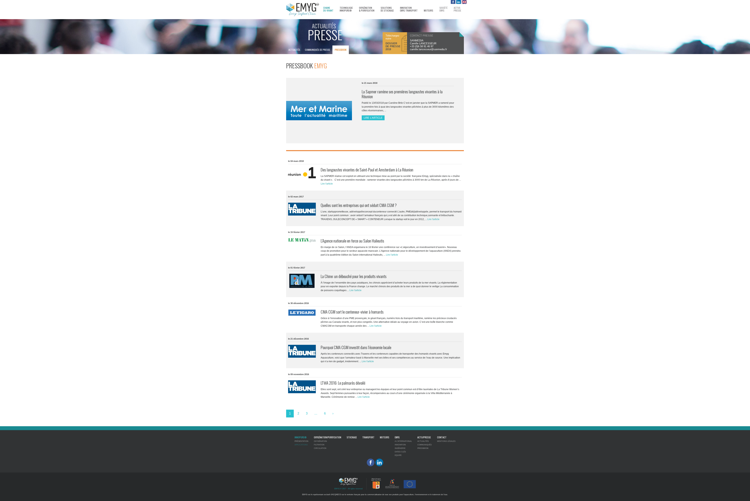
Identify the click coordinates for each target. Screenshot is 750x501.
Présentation (301, 441)
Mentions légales (446, 441)
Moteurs (428, 10)
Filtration (319, 445)
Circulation (320, 448)
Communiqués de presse (317, 49)
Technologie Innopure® (346, 9)
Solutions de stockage (387, 9)
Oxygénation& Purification (366, 9)
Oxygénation (320, 441)
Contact (441, 437)
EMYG (397, 437)
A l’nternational (403, 441)
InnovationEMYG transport (409, 9)
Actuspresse (457, 9)
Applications (301, 445)
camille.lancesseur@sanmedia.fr (428, 49)
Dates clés (400, 452)
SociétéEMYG (443, 9)
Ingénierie (400, 448)
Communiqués (424, 445)
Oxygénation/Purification (327, 437)
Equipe (398, 455)
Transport (368, 437)
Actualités (294, 49)
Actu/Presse (424, 437)
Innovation (400, 445)
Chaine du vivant (328, 9)
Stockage (352, 437)
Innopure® (301, 437)
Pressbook (340, 49)
